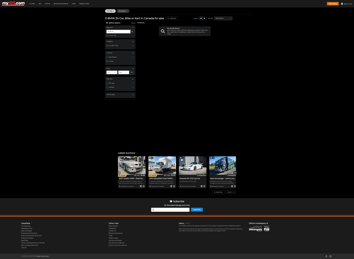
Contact (47, 4)
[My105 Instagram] (331, 256)
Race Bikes (24, 240)
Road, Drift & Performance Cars (31, 235)
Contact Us (112, 231)
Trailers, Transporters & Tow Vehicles (33, 243)
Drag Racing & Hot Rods (29, 233)
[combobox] (107, 72)
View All (23, 247)
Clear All (133, 23)
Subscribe (173, 18)
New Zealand (113, 57)
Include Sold (112, 35)
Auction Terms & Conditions (118, 245)
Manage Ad (112, 228)
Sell (40, 4)
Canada (111, 61)
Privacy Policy (45, 256)
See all (229, 192)
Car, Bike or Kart (113, 45)
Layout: (196, 18)
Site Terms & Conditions (116, 243)
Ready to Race (84, 4)
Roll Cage (111, 83)
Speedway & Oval (26, 228)
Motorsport (123, 11)
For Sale (32, 4)
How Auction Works (115, 240)
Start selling (333, 4)
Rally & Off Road (26, 231)
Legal (38, 256)
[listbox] (223, 18)
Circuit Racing (25, 226)
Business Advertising (61, 4)
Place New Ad (113, 226)
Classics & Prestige (27, 238)
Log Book (111, 87)
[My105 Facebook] (326, 256)
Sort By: (210, 18)
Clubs (74, 4)
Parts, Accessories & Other (29, 245)
